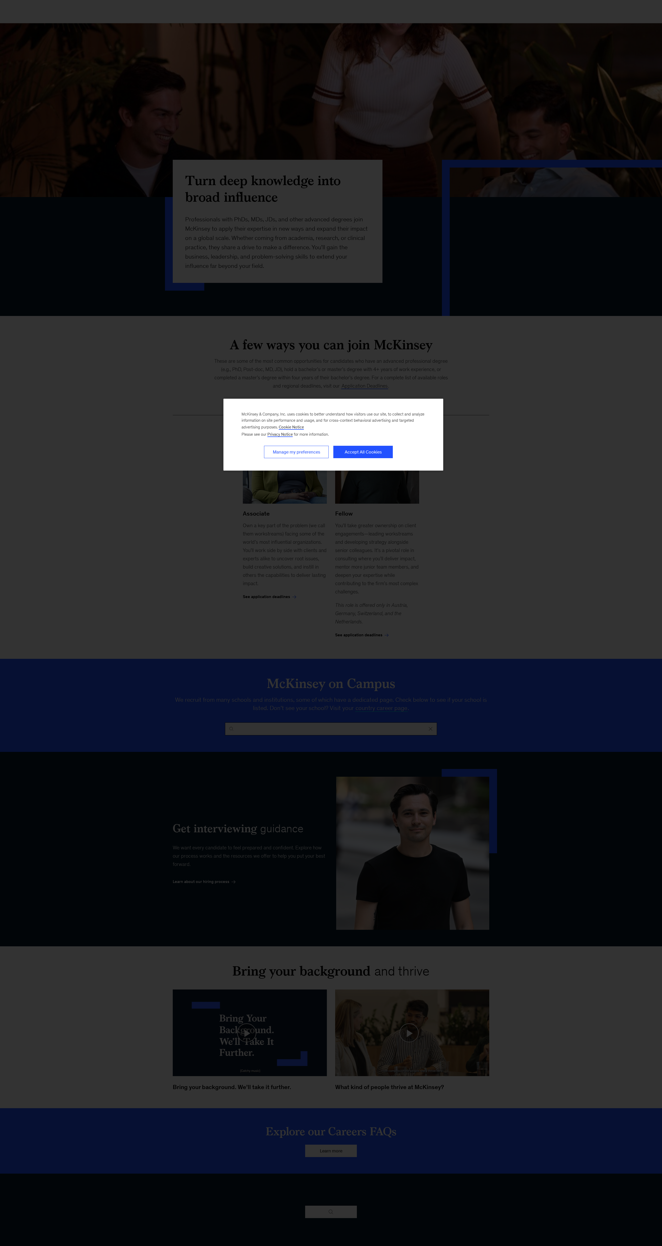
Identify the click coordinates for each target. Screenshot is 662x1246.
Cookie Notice (291, 427)
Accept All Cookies (363, 452)
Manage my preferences (296, 452)
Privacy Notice (280, 434)
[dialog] (333, 435)
